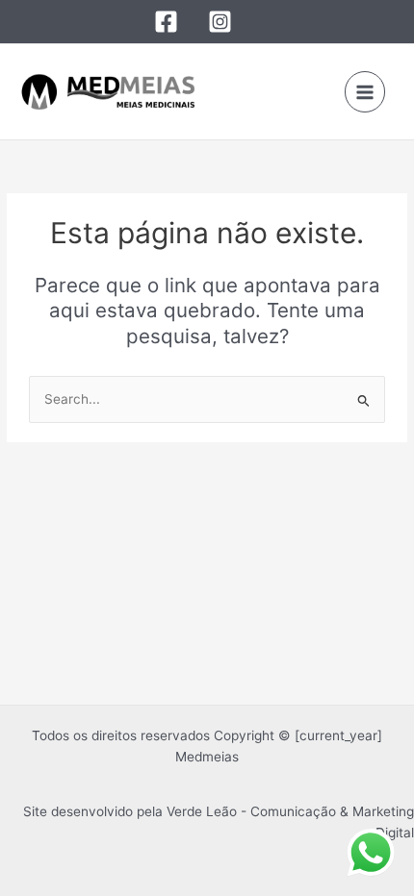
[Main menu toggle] (365, 91)
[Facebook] (166, 22)
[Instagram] (220, 22)
